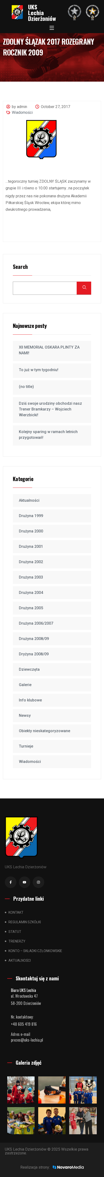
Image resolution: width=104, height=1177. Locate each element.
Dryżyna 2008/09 (34, 654)
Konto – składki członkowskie (35, 951)
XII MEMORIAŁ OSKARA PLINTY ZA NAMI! (49, 350)
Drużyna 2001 (31, 546)
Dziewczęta (29, 669)
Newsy (25, 715)
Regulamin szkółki (24, 922)
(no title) (26, 386)
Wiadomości (22, 112)
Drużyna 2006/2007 (36, 623)
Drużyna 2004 (31, 592)
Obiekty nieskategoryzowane (44, 731)
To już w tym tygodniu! (38, 370)
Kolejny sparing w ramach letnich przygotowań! (48, 434)
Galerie (25, 684)
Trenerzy (16, 941)
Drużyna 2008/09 (34, 638)
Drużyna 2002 (31, 562)
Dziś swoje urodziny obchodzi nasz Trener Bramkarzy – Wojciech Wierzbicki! (50, 409)
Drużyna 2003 (31, 577)
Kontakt (15, 912)
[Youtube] (24, 882)
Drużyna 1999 (31, 515)
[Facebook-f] (10, 882)
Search (20, 266)
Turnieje (26, 746)
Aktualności (29, 500)
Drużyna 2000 (31, 531)
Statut (14, 932)
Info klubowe (30, 700)
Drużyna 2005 (31, 608)
